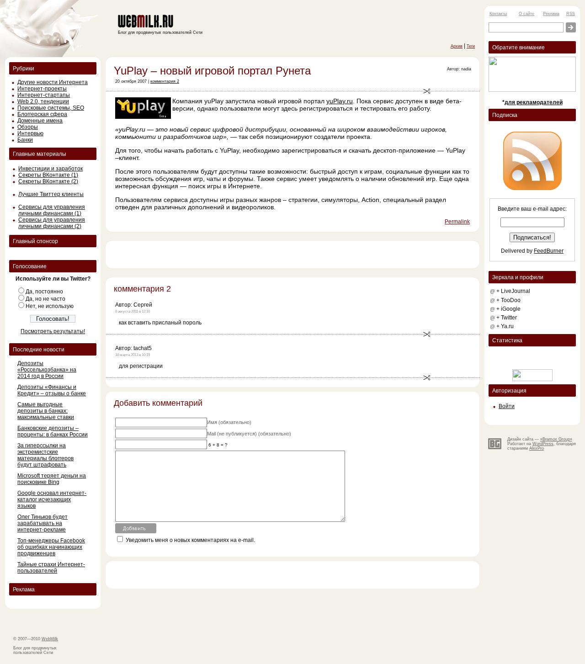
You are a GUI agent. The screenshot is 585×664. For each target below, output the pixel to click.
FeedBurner (549, 251)
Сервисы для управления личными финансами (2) (51, 223)
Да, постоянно (44, 291)
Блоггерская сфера (42, 114)
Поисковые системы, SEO (50, 108)
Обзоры (27, 127)
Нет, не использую (50, 306)
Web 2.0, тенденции (43, 101)
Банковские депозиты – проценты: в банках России (52, 431)
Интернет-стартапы (43, 95)
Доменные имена (40, 120)
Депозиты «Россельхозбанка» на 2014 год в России (46, 369)
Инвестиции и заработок (50, 168)
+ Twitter (506, 317)
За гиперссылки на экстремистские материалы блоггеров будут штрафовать (45, 455)
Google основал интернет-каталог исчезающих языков (51, 499)
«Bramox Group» (556, 439)
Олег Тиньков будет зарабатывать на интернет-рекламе (42, 523)
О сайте (526, 13)
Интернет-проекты (42, 88)
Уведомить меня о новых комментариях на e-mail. (190, 540)
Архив (457, 46)
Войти (507, 406)
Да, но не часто (45, 299)
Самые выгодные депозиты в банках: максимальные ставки (45, 410)
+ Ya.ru (505, 326)
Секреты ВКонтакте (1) (48, 175)
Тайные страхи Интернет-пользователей (51, 567)
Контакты (498, 13)
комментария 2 (164, 81)
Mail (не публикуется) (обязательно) (249, 433)
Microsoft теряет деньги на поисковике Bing (51, 479)
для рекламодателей (534, 102)
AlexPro (536, 448)
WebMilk (50, 639)
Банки (25, 140)
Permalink (457, 221)
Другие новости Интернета (52, 82)
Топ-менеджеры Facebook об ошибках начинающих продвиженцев (51, 547)
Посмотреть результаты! (53, 331)
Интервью (30, 133)
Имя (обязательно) (229, 422)
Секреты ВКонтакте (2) (48, 181)
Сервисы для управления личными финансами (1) (51, 210)
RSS (570, 13)
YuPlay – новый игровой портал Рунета (212, 70)
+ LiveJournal (513, 291)
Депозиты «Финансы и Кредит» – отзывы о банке (51, 390)
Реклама (551, 13)
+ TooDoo (508, 300)
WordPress (542, 443)
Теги (471, 46)
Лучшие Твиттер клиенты (51, 194)
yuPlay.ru (339, 101)
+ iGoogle (508, 309)
